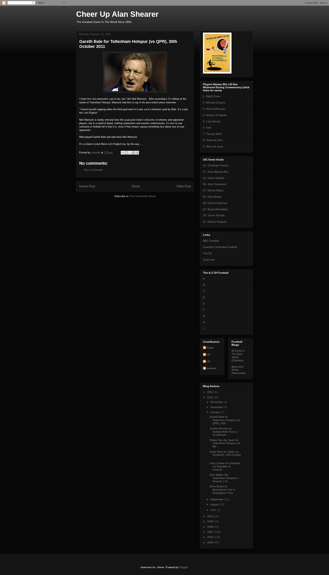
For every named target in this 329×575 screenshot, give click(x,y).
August (215, 504)
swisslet (211, 368)
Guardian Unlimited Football (220, 247)
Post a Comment (93, 169)
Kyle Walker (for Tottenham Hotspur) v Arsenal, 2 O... (224, 478)
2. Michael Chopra (214, 102)
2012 (210, 392)
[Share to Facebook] (133, 153)
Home (136, 186)
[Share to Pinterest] (137, 153)
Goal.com (209, 259)
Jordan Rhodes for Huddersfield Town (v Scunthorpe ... (224, 431)
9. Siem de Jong (213, 146)
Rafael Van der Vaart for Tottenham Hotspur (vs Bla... (225, 443)
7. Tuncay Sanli (212, 133)
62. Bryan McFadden (215, 209)
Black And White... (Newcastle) (239, 370)
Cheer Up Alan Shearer (117, 14)
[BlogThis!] (126, 153)
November (217, 407)
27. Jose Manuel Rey (215, 171)
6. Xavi (207, 127)
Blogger (183, 567)
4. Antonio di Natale (214, 115)
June (213, 509)
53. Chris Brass (212, 196)
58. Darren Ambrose (215, 202)
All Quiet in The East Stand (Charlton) (238, 355)
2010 (210, 516)
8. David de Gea (213, 140)
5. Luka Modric (212, 121)
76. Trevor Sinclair (214, 215)
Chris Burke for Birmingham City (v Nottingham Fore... (222, 489)
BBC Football (211, 240)
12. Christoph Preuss (215, 165)
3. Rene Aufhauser (214, 108)
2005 (210, 542)
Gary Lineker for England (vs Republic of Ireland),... (225, 466)
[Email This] (123, 153)
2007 (210, 531)
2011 (210, 397)
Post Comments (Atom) (143, 196)
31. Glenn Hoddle (213, 178)
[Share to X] (130, 153)
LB (208, 354)
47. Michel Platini (213, 190)
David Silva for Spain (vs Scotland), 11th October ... (225, 455)
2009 (210, 521)
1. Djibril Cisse (211, 96)
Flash (210, 347)
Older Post (183, 186)
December (217, 401)
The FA (207, 253)
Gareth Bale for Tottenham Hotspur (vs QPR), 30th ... (225, 420)
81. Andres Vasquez (215, 221)
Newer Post (87, 186)
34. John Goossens (214, 184)
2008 (210, 526)
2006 (210, 537)
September (217, 499)
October (215, 412)
